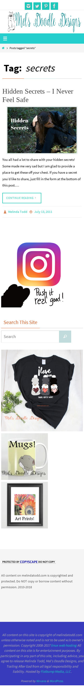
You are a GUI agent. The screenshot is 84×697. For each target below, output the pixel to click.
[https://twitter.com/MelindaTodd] (37, 6)
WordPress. (56, 680)
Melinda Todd (17, 211)
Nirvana (41, 680)
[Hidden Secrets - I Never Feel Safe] (42, 130)
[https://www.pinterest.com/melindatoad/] (45, 6)
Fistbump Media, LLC (56, 670)
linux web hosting (64, 644)
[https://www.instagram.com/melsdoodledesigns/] (28, 6)
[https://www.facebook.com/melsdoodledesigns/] (54, 6)
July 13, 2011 (43, 211)
